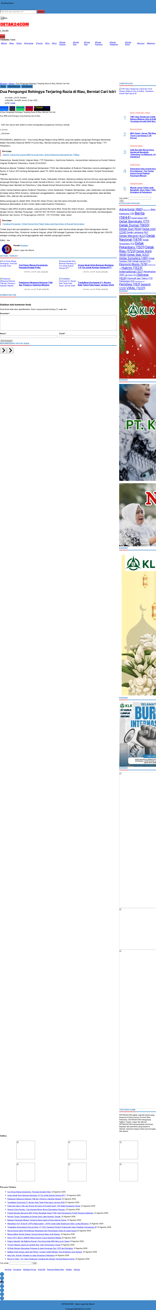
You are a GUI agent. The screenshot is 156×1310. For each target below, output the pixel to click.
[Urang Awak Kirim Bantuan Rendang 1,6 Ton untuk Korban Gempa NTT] (67, 268)
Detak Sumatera (133, 258)
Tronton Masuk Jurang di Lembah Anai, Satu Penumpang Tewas (33, 1245)
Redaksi (24, 245)
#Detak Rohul (128, 43)
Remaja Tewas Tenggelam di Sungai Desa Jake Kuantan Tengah (34, 1216)
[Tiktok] (2, 1290)
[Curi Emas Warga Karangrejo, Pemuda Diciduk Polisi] (8, 268)
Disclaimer (17, 1270)
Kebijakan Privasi (29, 1270)
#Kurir (54, 43)
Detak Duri (130, 229)
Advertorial (131, 209)
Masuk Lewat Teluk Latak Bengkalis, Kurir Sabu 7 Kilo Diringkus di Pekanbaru (143, 189)
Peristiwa (129, 284)
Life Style (130, 275)
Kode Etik (41, 1270)
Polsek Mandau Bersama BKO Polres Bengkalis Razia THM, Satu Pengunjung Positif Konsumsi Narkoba (50, 1213)
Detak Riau (140, 113)
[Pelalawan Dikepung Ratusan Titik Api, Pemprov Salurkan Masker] (8, 286)
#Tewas (39, 43)
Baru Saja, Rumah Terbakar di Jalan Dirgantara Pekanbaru (31, 1255)
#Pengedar (28, 43)
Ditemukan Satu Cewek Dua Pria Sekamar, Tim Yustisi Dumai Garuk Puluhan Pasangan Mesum (143, 172)
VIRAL (136, 288)
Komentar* (5, 313)
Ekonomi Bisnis (136, 129)
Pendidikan (140, 281)
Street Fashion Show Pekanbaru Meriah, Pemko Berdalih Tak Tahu (27, 9)
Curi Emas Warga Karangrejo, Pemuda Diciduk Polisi (33, 266)
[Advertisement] (78, 64)
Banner (146, 210)
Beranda (8, 1270)
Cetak (12, 103)
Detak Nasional (14, 86)
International (27, 86)
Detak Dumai (135, 165)
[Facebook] (2, 1274)
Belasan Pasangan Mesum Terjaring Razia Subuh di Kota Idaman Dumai (37, 1220)
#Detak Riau (76, 43)
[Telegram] (2, 1294)
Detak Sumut (141, 261)
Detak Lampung (137, 232)
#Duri (47, 43)
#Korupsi (140, 43)
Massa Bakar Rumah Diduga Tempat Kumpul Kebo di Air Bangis (33, 1234)
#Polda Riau (87, 43)
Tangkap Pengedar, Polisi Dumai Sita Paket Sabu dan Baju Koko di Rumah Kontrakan (43, 224)
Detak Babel (139, 218)
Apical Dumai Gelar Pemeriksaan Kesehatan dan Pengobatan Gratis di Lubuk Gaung (42, 1231)
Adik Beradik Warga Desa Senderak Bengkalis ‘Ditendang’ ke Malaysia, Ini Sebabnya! (143, 153)
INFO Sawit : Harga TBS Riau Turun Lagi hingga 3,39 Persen (143, 135)
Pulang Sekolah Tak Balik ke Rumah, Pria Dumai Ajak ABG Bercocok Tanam (38, 1241)
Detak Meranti (132, 236)
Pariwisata (126, 281)
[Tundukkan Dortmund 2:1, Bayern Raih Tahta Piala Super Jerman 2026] (67, 286)
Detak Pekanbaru (132, 245)
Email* (62, 333)
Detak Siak (138, 254)
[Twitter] (2, 1286)
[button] (41, 11)
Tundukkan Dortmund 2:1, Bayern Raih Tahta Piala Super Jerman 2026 (96, 283)
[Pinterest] (2, 1298)
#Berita (4, 43)
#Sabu (19, 43)
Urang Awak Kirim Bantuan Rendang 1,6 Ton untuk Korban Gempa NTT (95, 266)
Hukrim (147, 113)
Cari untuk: (123, 198)
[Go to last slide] (3, 351)
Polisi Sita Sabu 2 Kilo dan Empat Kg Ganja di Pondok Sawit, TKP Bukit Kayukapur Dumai (44, 1206)
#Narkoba (151, 43)
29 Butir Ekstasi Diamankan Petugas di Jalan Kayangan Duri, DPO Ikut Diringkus (40, 1248)
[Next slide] (10, 351)
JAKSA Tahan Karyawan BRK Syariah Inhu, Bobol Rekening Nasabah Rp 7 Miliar (41, 155)
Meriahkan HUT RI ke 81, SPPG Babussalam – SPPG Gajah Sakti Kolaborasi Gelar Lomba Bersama (48, 1223)
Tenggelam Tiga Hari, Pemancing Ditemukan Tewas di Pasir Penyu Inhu (29, 7)
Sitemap (77, 1270)
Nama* (3, 333)
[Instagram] (2, 1278)
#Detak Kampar (62, 43)
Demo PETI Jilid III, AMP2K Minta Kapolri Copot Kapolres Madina (34, 1238)
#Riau (11, 43)
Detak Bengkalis (136, 146)
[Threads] (2, 1282)
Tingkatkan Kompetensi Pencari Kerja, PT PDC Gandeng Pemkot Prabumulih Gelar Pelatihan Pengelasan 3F (52, 1227)
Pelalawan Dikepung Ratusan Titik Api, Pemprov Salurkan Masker (36, 283)
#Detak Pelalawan (114, 43)
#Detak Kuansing (98, 43)
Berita (3, 86)
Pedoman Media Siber (55, 1270)
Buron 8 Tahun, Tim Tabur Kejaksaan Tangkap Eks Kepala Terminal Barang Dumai (41, 1259)
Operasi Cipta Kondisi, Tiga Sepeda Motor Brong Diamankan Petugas (36, 1209)
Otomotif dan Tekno (140, 278)
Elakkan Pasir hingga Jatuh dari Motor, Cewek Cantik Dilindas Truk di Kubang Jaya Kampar (45, 1252)
